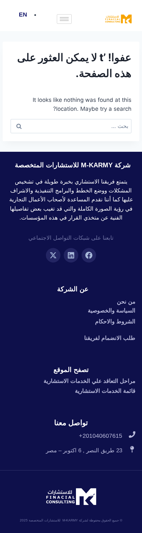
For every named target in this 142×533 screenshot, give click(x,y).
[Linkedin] (71, 255)
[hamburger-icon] (64, 19)
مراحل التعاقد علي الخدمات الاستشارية (89, 381)
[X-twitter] (53, 255)
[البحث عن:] (71, 126)
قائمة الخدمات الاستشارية (105, 391)
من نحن (126, 302)
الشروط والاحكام (115, 321)
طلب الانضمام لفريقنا (109, 338)
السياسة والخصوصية (111, 311)
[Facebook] (89, 255)
